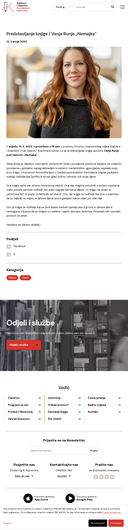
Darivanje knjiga (58, 412)
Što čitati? (54, 419)
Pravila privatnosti (111, 512)
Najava (12, 277)
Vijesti (25, 277)
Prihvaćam (116, 523)
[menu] (122, 7)
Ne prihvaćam (98, 523)
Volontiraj (54, 398)
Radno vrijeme (97, 405)
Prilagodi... (8, 523)
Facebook (19, 246)
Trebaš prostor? (58, 405)
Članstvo (14, 398)
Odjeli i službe (19, 345)
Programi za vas (18, 405)
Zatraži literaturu (19, 419)
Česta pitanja (96, 398)
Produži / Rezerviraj (20, 412)
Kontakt (93, 412)
